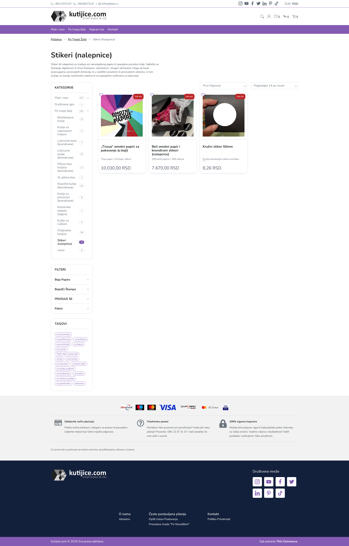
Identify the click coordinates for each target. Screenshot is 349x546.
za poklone (80, 339)
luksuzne (79, 383)
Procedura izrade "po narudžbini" (169, 524)
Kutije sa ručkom (69, 222)
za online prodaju (65, 378)
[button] (101, 95)
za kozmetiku (63, 334)
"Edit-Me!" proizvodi (67, 354)
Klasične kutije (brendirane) (70, 185)
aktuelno (124, 519)
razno (69, 250)
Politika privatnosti (219, 519)
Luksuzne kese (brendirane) (69, 142)
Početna (56, 39)
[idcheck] (210, 407)
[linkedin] (264, 3)
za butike (79, 373)
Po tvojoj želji (77, 29)
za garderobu (63, 383)
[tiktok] (276, 3)
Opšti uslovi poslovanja (163, 519)
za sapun (78, 344)
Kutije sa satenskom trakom (69, 130)
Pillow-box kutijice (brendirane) (70, 167)
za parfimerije (63, 339)
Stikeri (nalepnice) (69, 242)
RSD (295, 3)
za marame (62, 363)
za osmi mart (79, 363)
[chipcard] (188, 407)
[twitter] (258, 3)
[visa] (225, 407)
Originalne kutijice (70, 232)
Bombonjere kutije (70, 119)
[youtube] (246, 3)
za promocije (63, 344)
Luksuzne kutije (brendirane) (70, 154)
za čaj (59, 359)
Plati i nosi (58, 29)
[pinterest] (270, 3)
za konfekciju (63, 373)
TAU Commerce (286, 541)
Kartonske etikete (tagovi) (69, 210)
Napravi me (96, 29)
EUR (288, 3)
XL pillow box (69, 177)
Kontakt (113, 29)
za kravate (71, 359)
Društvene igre (68, 104)
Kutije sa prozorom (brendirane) (69, 197)
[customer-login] (269, 16)
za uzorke (61, 349)
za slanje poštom (65, 368)
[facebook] (252, 3)
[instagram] (240, 3)
